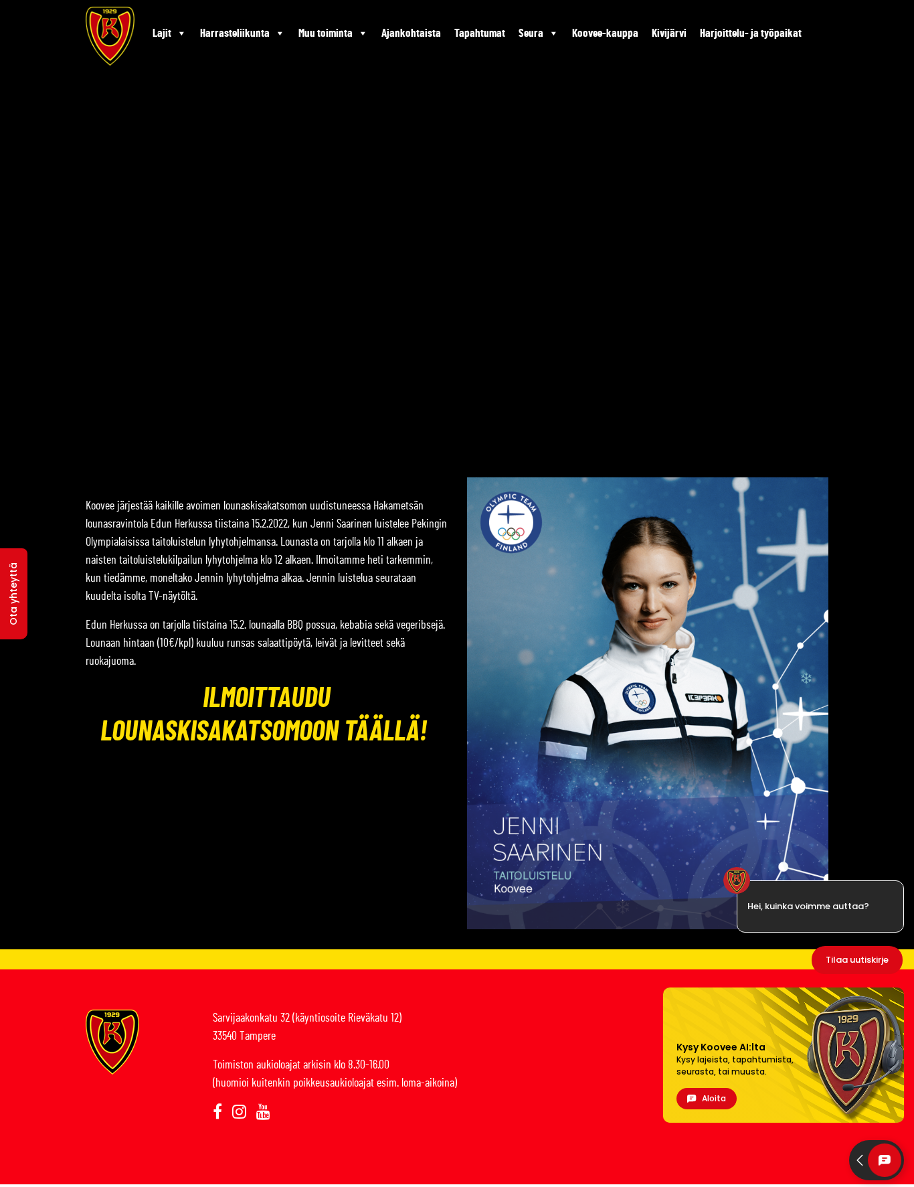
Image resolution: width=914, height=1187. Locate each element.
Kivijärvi (669, 33)
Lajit (162, 33)
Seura (531, 33)
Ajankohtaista (411, 33)
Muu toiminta (325, 33)
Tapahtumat (479, 33)
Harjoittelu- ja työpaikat (751, 33)
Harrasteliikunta (235, 33)
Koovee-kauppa (605, 33)
